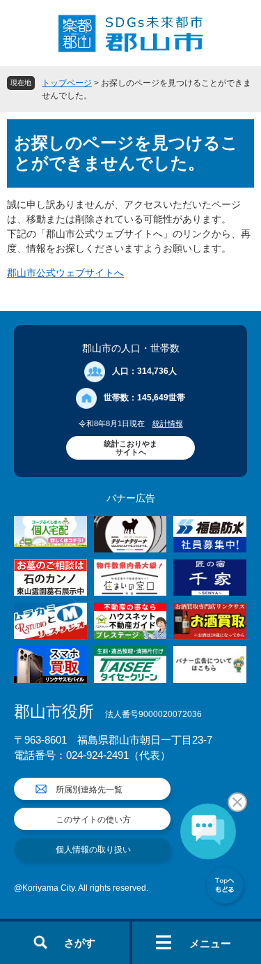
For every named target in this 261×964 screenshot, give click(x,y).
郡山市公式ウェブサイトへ (65, 272)
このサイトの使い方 (93, 819)
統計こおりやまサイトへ (130, 447)
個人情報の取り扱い (93, 849)
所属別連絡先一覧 (89, 789)
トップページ (67, 83)
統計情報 (167, 423)
